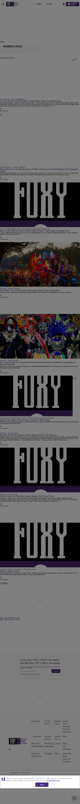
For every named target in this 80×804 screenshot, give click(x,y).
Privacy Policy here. (53, 780)
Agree (42, 785)
